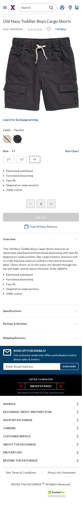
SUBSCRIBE (69, 366)
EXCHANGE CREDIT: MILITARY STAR (27, 412)
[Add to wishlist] (49, 29)
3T (22, 159)
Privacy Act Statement (62, 472)
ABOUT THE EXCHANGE (19, 444)
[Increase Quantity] (51, 204)
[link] (34, 30)
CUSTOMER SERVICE (17, 436)
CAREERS (9, 428)
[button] (41, 324)
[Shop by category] (6, 7)
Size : (6, 151)
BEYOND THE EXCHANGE (20, 460)
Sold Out (40, 217)
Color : (7, 130)
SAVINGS (9, 404)
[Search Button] (51, 8)
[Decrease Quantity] (30, 204)
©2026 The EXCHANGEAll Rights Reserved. (40, 484)
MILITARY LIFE (12, 452)
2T (9, 159)
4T (35, 159)
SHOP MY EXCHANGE (17, 420)
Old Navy (60, 29)
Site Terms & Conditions (21, 472)
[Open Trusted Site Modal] (56, 494)
